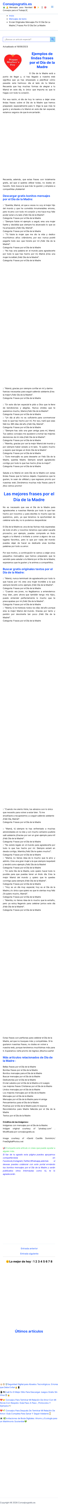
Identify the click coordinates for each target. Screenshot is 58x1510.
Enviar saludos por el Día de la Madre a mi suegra (26, 1083)
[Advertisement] (29, 146)
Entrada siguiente (29, 1254)
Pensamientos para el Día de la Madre (21, 1102)
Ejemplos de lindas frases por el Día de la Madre (42, 60)
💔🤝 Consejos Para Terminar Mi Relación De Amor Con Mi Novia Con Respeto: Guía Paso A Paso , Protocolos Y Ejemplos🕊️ (28, 1403)
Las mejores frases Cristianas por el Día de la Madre (27, 1086)
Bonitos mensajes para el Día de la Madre (22, 1073)
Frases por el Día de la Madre (27, 218)
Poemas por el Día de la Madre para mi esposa (25, 1106)
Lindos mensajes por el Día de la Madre (21, 1089)
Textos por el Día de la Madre (16, 1115)
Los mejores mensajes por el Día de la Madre (24, 1093)
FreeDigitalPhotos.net (13, 1141)
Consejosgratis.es (17, 4)
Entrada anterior (29, 1248)
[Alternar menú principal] (52, 7)
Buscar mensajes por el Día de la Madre (21, 1076)
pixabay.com (45, 1128)
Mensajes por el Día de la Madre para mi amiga (25, 1099)
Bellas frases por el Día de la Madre (19, 1067)
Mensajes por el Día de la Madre (18, 1096)
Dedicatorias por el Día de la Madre (19, 1080)
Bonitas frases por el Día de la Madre (20, 1070)
